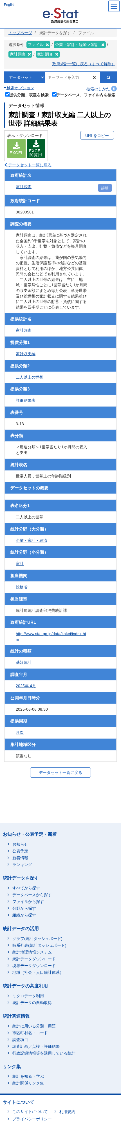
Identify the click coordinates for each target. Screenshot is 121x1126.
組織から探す (24, 915)
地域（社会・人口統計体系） (38, 972)
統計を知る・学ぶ (28, 1076)
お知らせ (20, 844)
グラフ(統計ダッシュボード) (37, 938)
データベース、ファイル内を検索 (85, 95)
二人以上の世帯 (29, 377)
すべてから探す (26, 888)
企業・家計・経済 (31, 540)
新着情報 (20, 858)
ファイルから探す (28, 902)
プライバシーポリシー (32, 1119)
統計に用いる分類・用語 (34, 1026)
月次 (20, 732)
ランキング (22, 865)
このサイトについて (30, 1112)
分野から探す (24, 908)
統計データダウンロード (34, 959)
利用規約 (67, 1112)
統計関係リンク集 (28, 1083)
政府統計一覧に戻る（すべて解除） (83, 64)
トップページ (20, 32)
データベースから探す (32, 895)
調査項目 (20, 1040)
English (9, 4)
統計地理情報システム (32, 952)
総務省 (22, 587)
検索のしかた (98, 89)
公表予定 (20, 851)
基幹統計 (24, 662)
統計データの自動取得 (32, 1003)
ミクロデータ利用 (28, 996)
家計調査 (24, 186)
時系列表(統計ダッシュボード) (39, 945)
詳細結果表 (25, 400)
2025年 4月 (26, 686)
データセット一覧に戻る (29, 165)
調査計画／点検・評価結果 (36, 1046)
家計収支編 (25, 354)
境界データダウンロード (34, 966)
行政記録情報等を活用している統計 (43, 1053)
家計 (20, 563)
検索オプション (20, 88)
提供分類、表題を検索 (29, 95)
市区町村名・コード (30, 1033)
